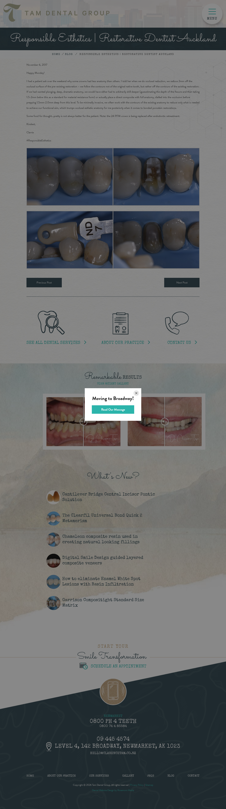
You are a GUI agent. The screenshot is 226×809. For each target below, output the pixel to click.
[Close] (136, 393)
